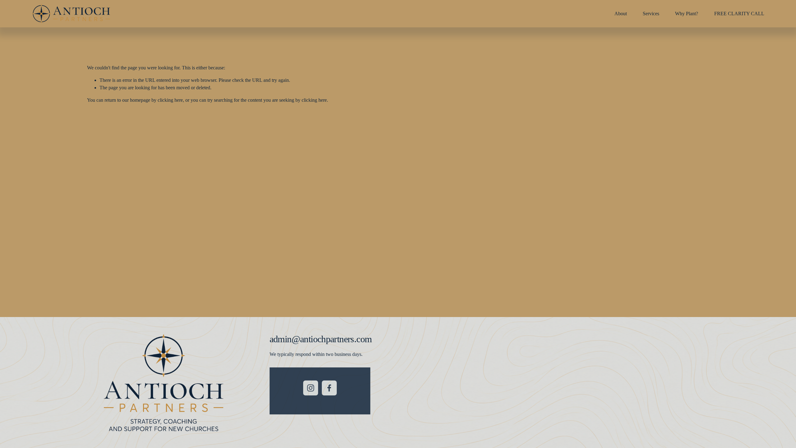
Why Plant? (686, 13)
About (620, 13)
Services (651, 13)
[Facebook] (329, 387)
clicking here (170, 100)
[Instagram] (310, 387)
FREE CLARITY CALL (739, 13)
